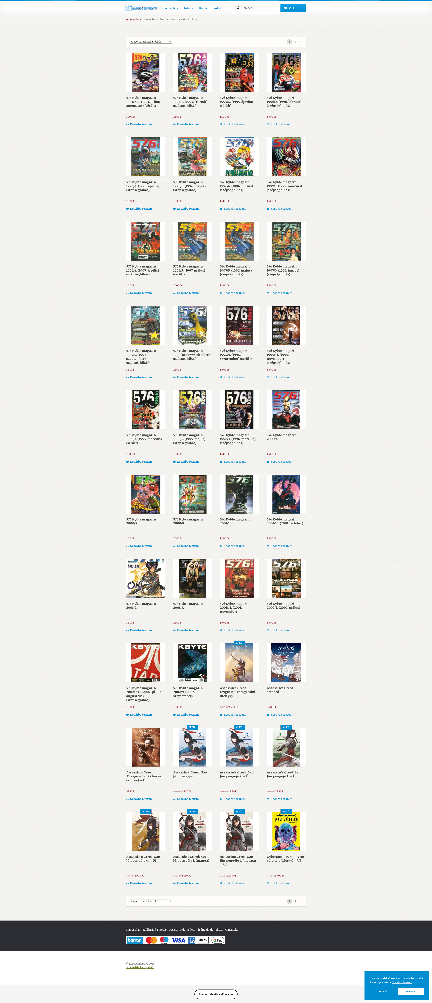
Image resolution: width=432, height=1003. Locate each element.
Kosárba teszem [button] (141, 124)
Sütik (219, 929)
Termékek (167, 8)
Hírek (203, 8)
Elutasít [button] (383, 991)
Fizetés (162, 929)
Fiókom (217, 8)
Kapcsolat (133, 929)
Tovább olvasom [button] (402, 982)
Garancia (231, 929)
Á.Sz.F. (173, 929)
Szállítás (148, 929)
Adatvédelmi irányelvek (196, 929)
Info (187, 8)
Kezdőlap (135, 19)
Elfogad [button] (410, 991)
